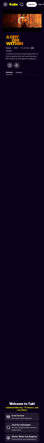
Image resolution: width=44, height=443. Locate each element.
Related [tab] (9, 72)
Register (31, 4)
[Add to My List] (10, 65)
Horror (8, 48)
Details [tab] (19, 72)
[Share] (17, 65)
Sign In (41, 4)
